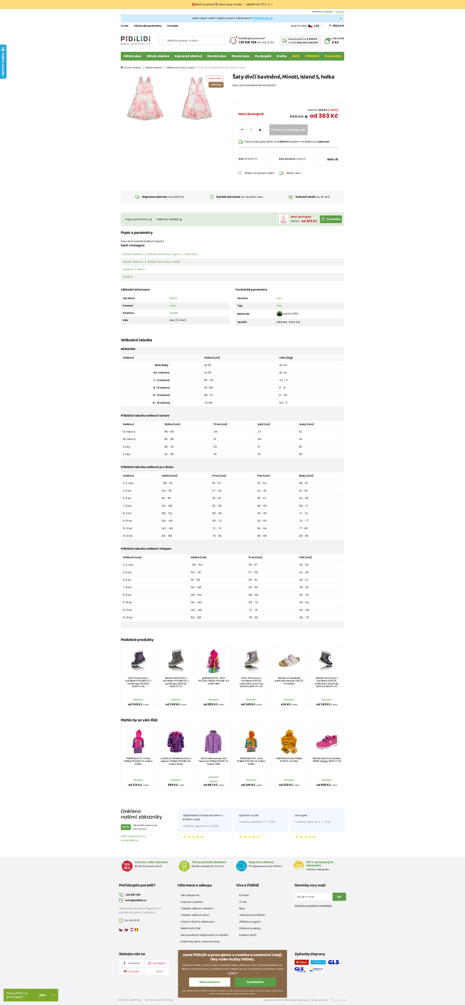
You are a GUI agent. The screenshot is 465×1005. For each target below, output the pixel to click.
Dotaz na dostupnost (288, 129)
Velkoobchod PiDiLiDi (252, 915)
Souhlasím (255, 982)
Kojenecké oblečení (188, 56)
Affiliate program (250, 922)
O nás (124, 26)
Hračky (282, 56)
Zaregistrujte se (263, 18)
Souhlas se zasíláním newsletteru (313, 905)
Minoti (141, 269)
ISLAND (174, 313)
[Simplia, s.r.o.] (338, 999)
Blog (241, 908)
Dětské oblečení (158, 56)
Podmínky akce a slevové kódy (200, 941)
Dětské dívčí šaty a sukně (181, 67)
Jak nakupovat (190, 895)
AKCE (295, 56)
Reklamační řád (190, 928)
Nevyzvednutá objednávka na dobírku (205, 935)
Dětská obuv (132, 56)
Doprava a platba (192, 902)
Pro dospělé (263, 56)
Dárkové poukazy (250, 928)
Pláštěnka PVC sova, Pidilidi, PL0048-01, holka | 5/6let (251, 761)
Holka (173, 305)
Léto (279, 298)
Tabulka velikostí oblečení (197, 908)
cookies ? (232, 972)
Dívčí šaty (191, 254)
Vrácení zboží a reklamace (198, 922)
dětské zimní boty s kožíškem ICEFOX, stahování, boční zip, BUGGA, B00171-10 (327, 682)
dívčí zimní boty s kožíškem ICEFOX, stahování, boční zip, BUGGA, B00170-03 (251, 682)
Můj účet (338, 25)
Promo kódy (333, 56)
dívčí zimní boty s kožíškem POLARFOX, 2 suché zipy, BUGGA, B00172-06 (138, 682)
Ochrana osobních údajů (159, 999)
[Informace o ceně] (306, 116)
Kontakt (172, 26)
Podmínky (338, 11)
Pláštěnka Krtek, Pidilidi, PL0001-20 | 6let (289, 760)
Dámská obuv (216, 56)
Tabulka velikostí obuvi (195, 915)
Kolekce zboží (247, 935)
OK (339, 897)
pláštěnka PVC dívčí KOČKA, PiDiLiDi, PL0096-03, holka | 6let (213, 680)
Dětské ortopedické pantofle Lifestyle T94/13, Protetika (289, 680)
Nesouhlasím (209, 982)
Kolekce (128, 269)
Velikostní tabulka (167, 219)
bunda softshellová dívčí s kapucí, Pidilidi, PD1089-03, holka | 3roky (176, 761)
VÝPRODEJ (312, 56)
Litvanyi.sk (302, 1000)
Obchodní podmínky (147, 26)
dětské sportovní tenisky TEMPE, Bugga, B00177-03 (326, 760)
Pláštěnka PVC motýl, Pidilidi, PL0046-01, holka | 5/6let (138, 761)
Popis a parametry (137, 219)
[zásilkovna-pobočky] (303, 963)
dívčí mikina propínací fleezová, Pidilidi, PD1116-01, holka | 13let (214, 761)
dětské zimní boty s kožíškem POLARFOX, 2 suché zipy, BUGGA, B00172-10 (176, 682)
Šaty (279, 305)
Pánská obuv (241, 56)
